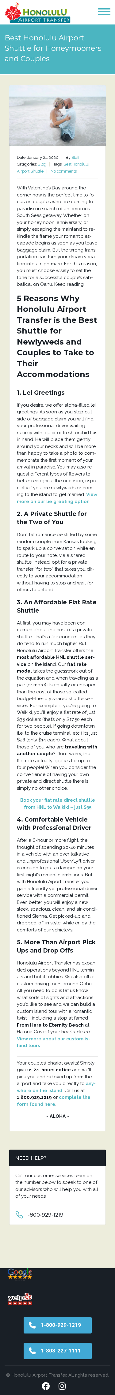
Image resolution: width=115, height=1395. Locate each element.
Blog (42, 164)
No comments (64, 171)
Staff (75, 157)
